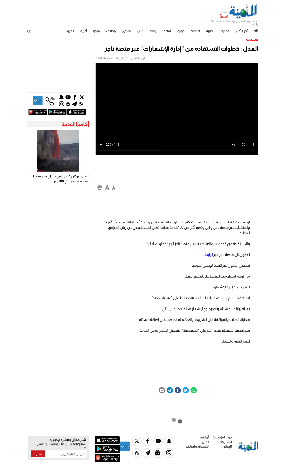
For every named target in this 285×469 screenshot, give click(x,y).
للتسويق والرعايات (197, 446)
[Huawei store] (37, 114)
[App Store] (76, 114)
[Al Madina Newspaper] (238, 18)
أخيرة (83, 31)
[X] (81, 98)
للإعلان (227, 446)
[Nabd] (38, 104)
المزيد (70, 31)
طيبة (209, 31)
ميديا (96, 31)
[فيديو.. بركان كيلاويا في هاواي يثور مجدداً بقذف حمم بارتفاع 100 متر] (58, 151)
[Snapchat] (61, 98)
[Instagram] (61, 105)
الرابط (208, 255)
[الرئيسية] (254, 31)
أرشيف (204, 437)
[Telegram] (170, 390)
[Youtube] (68, 98)
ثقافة (167, 31)
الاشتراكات (225, 442)
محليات (224, 31)
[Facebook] (178, 390)
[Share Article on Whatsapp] (193, 390)
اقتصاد (195, 31)
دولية (180, 31)
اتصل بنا (204, 442)
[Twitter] (186, 390)
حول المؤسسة (222, 437)
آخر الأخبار (241, 31)
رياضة (153, 31)
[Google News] (68, 105)
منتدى (126, 31)
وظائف (111, 31)
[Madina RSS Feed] (81, 105)
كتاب (140, 31)
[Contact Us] (50, 104)
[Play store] (57, 114)
